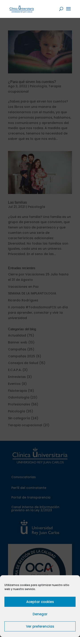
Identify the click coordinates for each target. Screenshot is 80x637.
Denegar (40, 614)
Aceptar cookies (40, 601)
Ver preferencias (40, 626)
